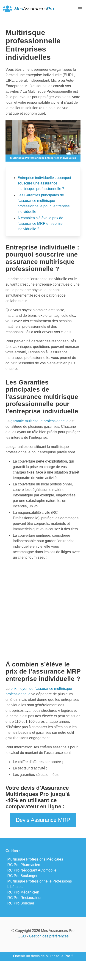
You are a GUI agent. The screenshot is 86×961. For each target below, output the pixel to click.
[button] (80, 9)
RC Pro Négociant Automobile (31, 870)
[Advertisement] (43, 608)
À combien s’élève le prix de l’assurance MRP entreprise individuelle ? (40, 223)
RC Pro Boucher (20, 903)
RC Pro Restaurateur (24, 898)
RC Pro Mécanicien (23, 892)
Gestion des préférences (49, 936)
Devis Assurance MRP (43, 820)
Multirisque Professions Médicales (35, 859)
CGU (22, 936)
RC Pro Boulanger (22, 876)
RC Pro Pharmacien (23, 865)
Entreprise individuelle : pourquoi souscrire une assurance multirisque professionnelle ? (44, 183)
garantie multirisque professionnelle (40, 421)
